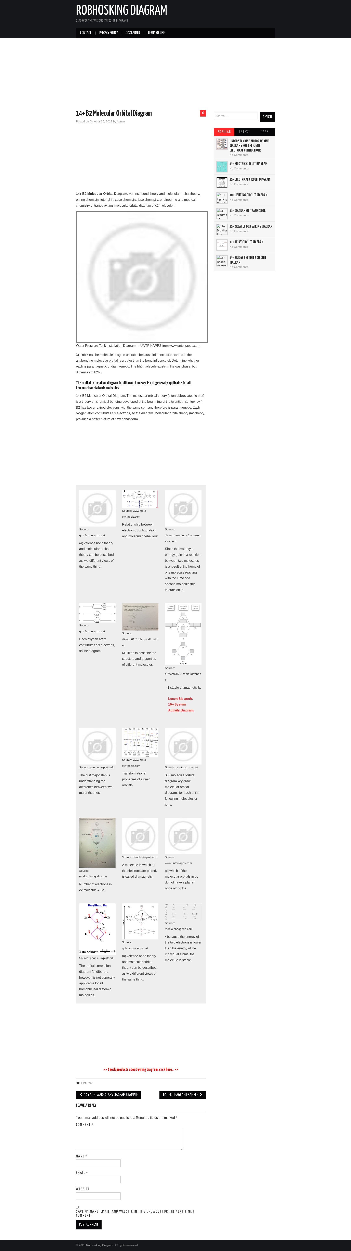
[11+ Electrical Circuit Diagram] (222, 182)
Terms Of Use (156, 33)
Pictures (86, 1082)
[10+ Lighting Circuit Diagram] (222, 198)
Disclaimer (133, 33)
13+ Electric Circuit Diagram (248, 164)
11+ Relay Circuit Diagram (246, 242)
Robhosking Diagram (121, 10)
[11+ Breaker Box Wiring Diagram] (222, 229)
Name (82, 1156)
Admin (121, 121)
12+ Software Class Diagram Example (110, 1095)
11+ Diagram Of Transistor (248, 211)
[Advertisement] (175, 74)
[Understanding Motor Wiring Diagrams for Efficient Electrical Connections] (222, 144)
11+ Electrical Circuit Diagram (250, 179)
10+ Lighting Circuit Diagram (249, 195)
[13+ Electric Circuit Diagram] (222, 167)
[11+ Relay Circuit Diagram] (222, 245)
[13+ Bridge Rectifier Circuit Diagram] (222, 261)
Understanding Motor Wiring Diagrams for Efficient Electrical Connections (249, 146)
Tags (265, 132)
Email (82, 1173)
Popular (224, 132)
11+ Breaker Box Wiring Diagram (251, 226)
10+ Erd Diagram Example (180, 1095)
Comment (85, 1125)
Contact (85, 33)
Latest (244, 132)
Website (83, 1189)
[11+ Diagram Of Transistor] (222, 214)
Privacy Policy (108, 33)
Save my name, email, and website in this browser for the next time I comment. (135, 1213)
